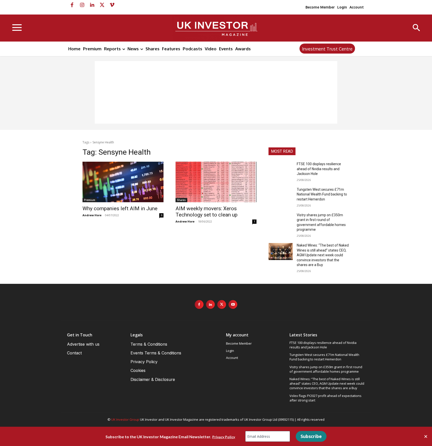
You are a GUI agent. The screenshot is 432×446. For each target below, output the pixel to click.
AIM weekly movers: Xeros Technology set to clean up (207, 211)
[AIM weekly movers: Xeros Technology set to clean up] (216, 182)
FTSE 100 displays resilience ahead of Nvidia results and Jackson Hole (319, 169)
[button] (416, 28)
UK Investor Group (125, 419)
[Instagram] (82, 5)
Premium (89, 200)
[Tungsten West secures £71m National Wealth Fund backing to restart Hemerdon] (280, 195)
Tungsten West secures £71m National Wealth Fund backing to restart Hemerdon (322, 194)
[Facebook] (72, 5)
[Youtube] (232, 304)
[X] (102, 5)
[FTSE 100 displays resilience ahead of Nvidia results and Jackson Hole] (280, 170)
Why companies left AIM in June (120, 208)
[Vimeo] (112, 5)
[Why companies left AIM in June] (123, 182)
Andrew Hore (92, 215)
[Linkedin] (92, 5)
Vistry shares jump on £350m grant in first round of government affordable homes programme (326, 369)
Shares (181, 200)
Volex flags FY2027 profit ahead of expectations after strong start (326, 397)
